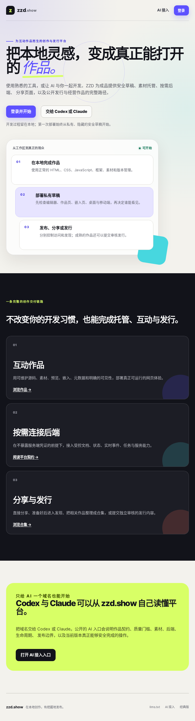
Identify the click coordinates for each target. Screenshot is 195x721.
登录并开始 (21, 111)
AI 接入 (163, 10)
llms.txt (155, 707)
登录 (181, 10)
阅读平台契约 (26, 457)
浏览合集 (22, 524)
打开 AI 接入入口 (36, 654)
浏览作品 (22, 389)
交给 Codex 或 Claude (66, 111)
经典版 (184, 707)
